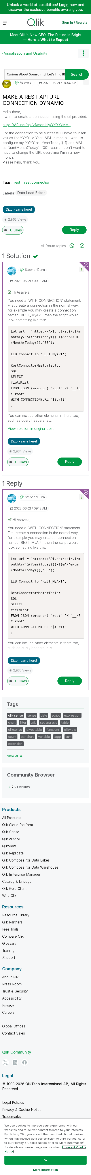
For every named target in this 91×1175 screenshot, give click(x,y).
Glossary (9, 943)
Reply (74, 229)
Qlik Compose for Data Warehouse (30, 867)
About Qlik (10, 977)
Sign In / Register (75, 22)
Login (63, 4)
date (44, 715)
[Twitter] (5, 1062)
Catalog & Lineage (17, 881)
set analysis (48, 722)
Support (8, 957)
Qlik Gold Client (14, 888)
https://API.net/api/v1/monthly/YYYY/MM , (37, 125)
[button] (86, 82)
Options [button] (83, 53)
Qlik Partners (12, 922)
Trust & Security (15, 991)
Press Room (12, 984)
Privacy (8, 1005)
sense (31, 715)
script (56, 715)
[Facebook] (24, 1062)
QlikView (9, 846)
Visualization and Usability (25, 53)
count (12, 736)
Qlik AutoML (12, 839)
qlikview (70, 729)
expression (72, 715)
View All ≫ (15, 756)
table (65, 722)
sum (68, 736)
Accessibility (12, 998)
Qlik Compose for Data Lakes (26, 860)
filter (23, 722)
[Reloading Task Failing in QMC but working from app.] (81, 245)
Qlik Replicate (13, 853)
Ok (45, 1160)
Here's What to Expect (48, 39)
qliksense (15, 729)
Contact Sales (13, 1033)
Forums (23, 787)
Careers (8, 1012)
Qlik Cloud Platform (17, 825)
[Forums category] (9, 787)
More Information (45, 1169)
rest (17, 182)
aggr (57, 736)
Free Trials (10, 929)
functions (53, 729)
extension (15, 744)
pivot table (34, 729)
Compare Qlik (13, 936)
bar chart (27, 736)
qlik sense (15, 715)
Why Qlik (9, 895)
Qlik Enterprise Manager (21, 874)
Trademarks (11, 1116)
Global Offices (13, 1026)
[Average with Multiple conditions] (74, 245)
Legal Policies (13, 1102)
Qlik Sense (10, 832)
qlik (33, 722)
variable (44, 736)
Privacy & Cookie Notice (22, 1109)
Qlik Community (16, 1052)
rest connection (37, 182)
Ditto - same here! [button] (19, 209)
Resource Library (15, 915)
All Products (11, 817)
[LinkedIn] (15, 1062)
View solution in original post (31, 428)
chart (11, 722)
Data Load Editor (31, 192)
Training (8, 950)
